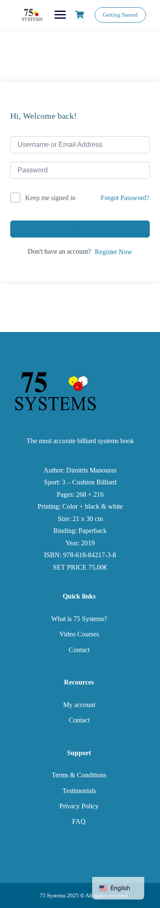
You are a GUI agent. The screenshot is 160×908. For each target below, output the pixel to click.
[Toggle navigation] (60, 15)
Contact (79, 649)
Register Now (113, 251)
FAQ (79, 821)
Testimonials (79, 790)
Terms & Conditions (79, 775)
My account (79, 704)
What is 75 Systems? (79, 618)
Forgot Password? (125, 197)
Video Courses (79, 634)
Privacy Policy (79, 806)
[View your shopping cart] (80, 15)
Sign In (80, 228)
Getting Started (120, 14)
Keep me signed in (50, 197)
